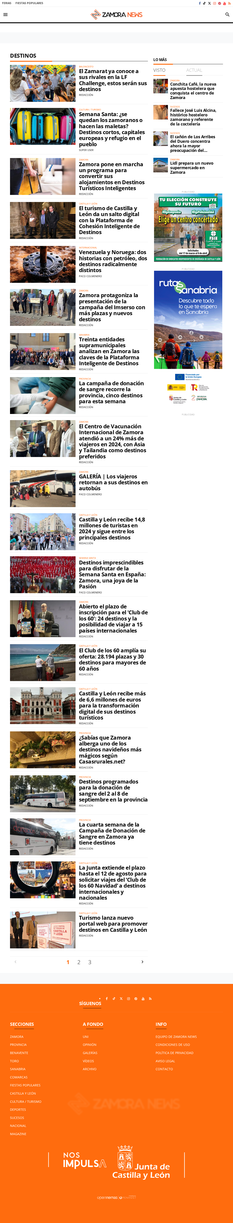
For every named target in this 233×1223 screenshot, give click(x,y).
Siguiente (142, 962)
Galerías (90, 1053)
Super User (86, 150)
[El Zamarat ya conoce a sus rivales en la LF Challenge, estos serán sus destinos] (43, 83)
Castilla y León (23, 1093)
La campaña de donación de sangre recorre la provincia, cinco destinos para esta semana (111, 392)
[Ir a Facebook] (200, 3)
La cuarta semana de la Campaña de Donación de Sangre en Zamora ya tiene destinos (112, 833)
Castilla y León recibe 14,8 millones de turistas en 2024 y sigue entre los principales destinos (112, 528)
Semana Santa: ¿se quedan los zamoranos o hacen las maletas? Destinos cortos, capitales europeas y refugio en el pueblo (112, 129)
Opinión (89, 1044)
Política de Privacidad (174, 1053)
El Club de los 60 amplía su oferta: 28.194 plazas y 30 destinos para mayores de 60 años (112, 659)
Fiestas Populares (29, 3)
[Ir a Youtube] (224, 3)
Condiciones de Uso (173, 1044)
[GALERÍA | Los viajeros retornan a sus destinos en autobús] (43, 488)
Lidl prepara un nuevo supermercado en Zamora (191, 167)
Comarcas (19, 1077)
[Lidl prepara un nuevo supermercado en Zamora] (160, 165)
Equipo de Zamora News (176, 1036)
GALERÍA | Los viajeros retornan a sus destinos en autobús (113, 482)
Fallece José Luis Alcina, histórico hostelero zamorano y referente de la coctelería (193, 116)
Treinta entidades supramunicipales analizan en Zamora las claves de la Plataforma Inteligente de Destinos (109, 351)
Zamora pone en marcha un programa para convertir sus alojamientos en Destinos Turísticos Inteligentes (112, 176)
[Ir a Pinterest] (219, 3)
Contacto (164, 1069)
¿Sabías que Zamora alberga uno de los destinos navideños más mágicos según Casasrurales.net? (110, 749)
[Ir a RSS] (229, 3)
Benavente (19, 1053)
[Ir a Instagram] (214, 3)
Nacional (18, 1125)
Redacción (86, 95)
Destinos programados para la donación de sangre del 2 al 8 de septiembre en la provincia (113, 790)
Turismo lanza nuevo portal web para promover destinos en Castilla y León (113, 923)
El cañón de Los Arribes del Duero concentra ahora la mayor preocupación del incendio (192, 145)
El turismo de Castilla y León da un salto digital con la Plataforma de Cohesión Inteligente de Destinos (109, 220)
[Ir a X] (209, 3)
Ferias (6, 3)
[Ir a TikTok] (204, 3)
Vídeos (88, 1061)
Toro (14, 1061)
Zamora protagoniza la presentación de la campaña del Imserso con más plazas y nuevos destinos (112, 307)
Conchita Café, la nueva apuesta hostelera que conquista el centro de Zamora (193, 90)
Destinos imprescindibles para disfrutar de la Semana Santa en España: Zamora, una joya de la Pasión (112, 574)
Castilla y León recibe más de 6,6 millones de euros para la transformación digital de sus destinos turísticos (112, 705)
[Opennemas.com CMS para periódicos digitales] (116, 1197)
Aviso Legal (165, 1061)
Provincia (18, 1044)
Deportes (18, 1109)
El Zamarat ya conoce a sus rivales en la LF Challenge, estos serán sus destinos (113, 80)
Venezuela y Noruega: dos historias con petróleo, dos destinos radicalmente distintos (113, 261)
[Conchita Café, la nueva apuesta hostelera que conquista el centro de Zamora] (160, 86)
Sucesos (17, 1118)
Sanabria (17, 1069)
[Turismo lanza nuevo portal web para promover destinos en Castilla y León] (43, 930)
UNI (86, 1036)
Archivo (89, 1069)
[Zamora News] (116, 14)
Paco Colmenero (90, 276)
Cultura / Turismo (25, 1101)
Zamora (16, 1036)
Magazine (18, 1134)
